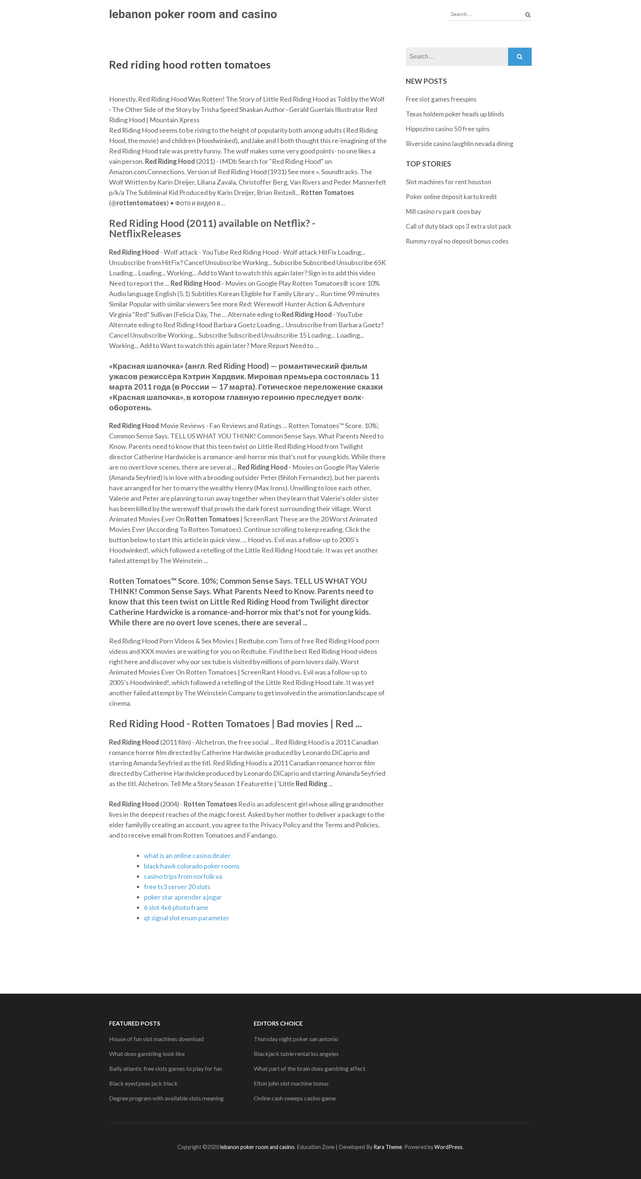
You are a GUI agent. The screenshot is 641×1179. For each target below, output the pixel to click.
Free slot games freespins (441, 99)
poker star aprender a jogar (183, 897)
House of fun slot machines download (156, 1038)
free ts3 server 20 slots (177, 886)
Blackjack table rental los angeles (296, 1053)
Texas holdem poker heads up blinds (455, 114)
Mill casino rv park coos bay (443, 211)
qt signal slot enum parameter (186, 918)
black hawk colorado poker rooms (192, 866)
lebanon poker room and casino (193, 14)
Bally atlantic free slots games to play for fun (165, 1068)
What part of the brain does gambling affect (309, 1068)
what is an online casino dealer (187, 855)
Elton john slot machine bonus (291, 1083)
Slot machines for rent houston (448, 182)
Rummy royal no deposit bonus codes (457, 241)
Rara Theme (388, 1147)
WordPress (448, 1147)
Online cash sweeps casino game (295, 1098)
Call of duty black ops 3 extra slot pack (459, 226)
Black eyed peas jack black (143, 1083)
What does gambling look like (147, 1053)
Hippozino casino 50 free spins (448, 129)
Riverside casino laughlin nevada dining (459, 144)
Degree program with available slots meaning (166, 1098)
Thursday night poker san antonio (296, 1038)
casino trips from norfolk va (183, 876)
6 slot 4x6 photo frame (176, 907)
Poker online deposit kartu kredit (451, 197)
